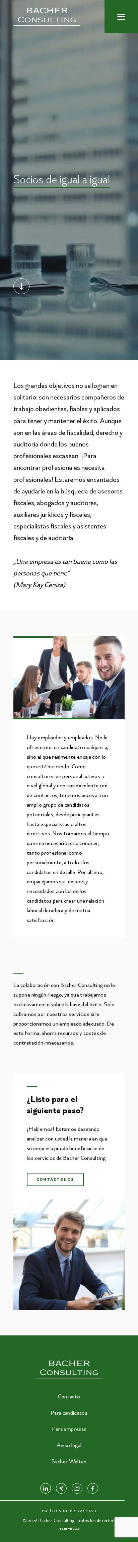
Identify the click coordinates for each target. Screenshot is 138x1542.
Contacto (69, 1396)
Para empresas (69, 1428)
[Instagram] (77, 1488)
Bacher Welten (69, 1461)
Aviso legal (69, 1445)
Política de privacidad (69, 1511)
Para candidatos (69, 1412)
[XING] (61, 1488)
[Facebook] (92, 1488)
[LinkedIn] (45, 1488)
